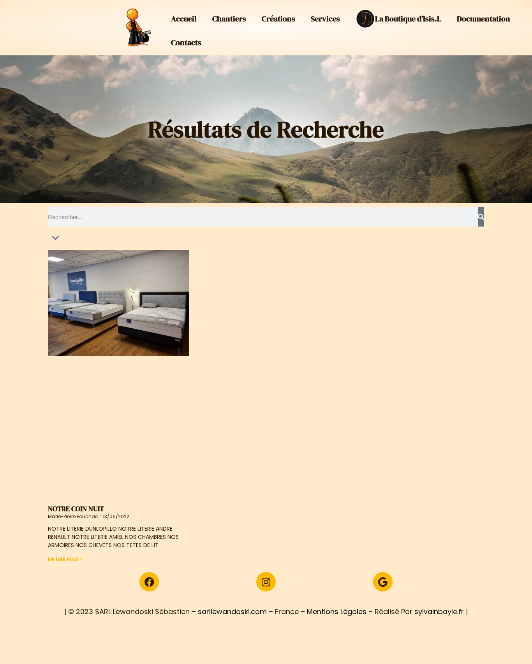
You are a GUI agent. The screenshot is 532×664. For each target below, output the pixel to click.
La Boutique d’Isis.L (408, 18)
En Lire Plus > (65, 559)
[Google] (383, 581)
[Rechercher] (481, 217)
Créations (278, 18)
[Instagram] (266, 581)
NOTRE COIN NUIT (76, 508)
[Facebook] (149, 581)
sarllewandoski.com (232, 611)
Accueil (184, 18)
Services (325, 18)
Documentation (483, 18)
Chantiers (229, 18)
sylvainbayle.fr (439, 611)
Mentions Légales (336, 611)
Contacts (186, 42)
